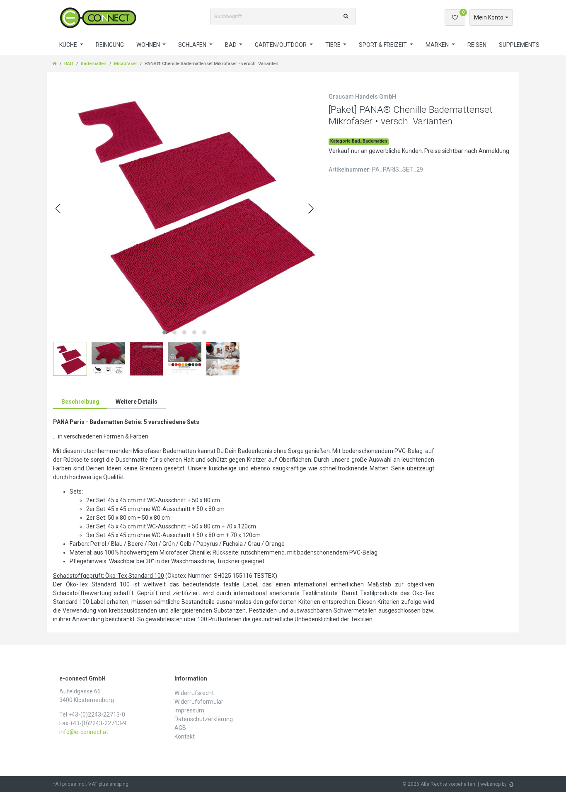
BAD (231, 44)
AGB (180, 727)
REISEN (476, 44)
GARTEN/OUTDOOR (281, 44)
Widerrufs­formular (198, 701)
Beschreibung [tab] (80, 401)
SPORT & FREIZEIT (383, 44)
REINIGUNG (110, 44)
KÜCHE (68, 44)
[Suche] (345, 16)
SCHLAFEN (193, 44)
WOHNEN (148, 44)
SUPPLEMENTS (519, 44)
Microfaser (125, 63)
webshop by (493, 784)
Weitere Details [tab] (136, 401)
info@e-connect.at (83, 732)
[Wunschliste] (455, 17)
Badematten (93, 63)
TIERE (333, 44)
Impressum (189, 710)
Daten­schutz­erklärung (203, 719)
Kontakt (184, 736)
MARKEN (438, 44)
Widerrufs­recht (194, 693)
